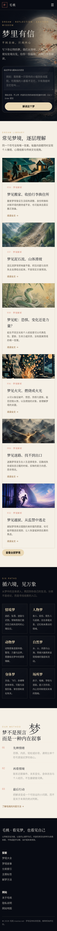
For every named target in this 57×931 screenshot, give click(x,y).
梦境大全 (7, 858)
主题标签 (7, 874)
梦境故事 (7, 863)
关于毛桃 (7, 897)
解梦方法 (7, 879)
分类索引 (7, 868)
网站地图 (7, 908)
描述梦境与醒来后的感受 (14, 70)
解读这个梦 (28, 106)
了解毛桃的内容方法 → (13, 806)
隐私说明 (7, 903)
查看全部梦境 (13, 552)
